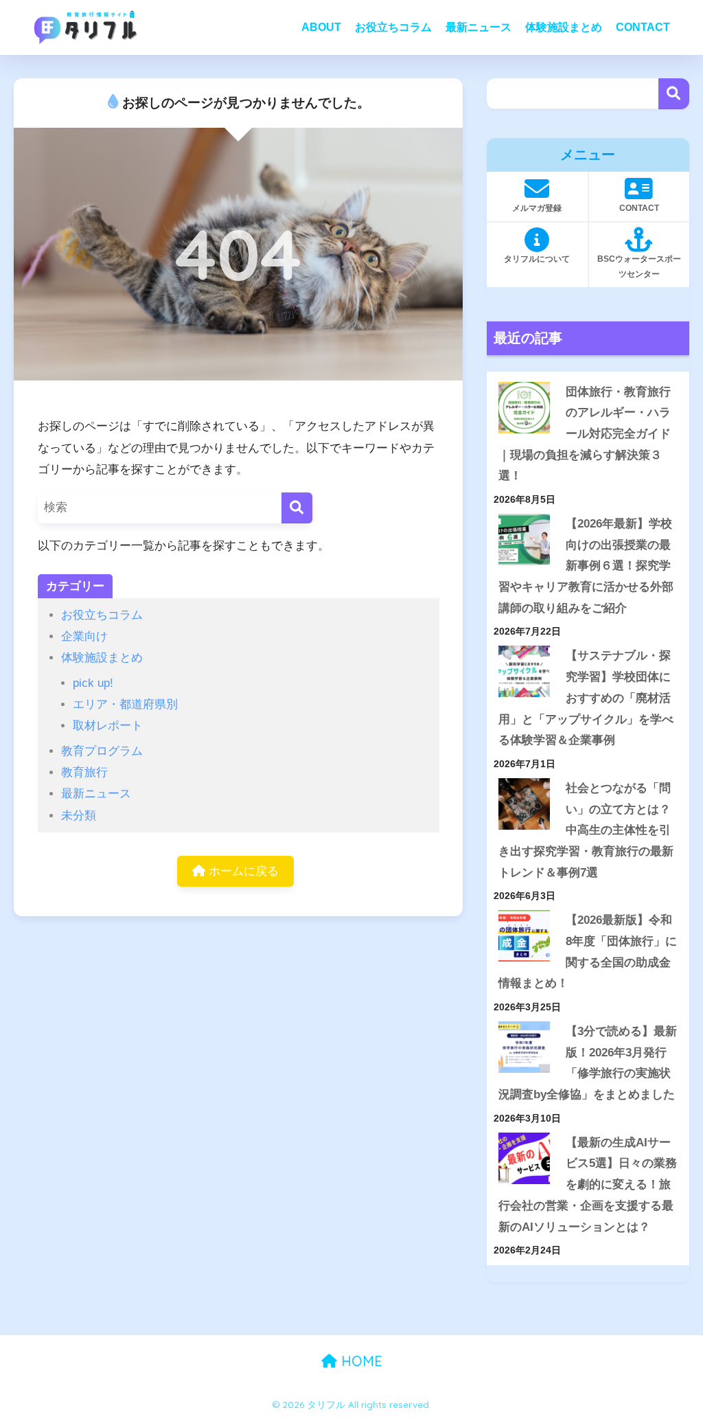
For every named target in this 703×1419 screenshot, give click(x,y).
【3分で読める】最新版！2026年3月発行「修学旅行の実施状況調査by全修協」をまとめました (588, 1063)
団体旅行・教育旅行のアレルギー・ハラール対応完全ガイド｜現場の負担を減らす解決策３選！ (584, 434)
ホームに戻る (242, 871)
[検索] (296, 507)
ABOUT (321, 27)
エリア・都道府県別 (125, 704)
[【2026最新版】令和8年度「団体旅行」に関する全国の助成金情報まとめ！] (524, 935)
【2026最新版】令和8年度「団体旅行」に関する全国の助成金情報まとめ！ (588, 951)
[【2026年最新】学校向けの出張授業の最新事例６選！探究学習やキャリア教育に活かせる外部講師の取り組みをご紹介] (524, 539)
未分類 (78, 815)
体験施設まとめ (563, 27)
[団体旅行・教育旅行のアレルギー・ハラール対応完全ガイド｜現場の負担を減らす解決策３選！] (524, 407)
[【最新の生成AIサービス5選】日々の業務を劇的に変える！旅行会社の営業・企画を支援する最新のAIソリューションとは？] (524, 1158)
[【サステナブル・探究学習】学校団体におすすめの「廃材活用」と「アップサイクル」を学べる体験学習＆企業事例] (524, 671)
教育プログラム (102, 751)
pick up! (93, 683)
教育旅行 (84, 772)
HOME (359, 1361)
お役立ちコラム (393, 27)
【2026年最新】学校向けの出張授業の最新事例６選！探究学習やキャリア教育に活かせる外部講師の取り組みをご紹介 (585, 566)
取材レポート (108, 725)
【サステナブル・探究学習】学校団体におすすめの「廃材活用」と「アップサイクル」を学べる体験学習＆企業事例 (585, 698)
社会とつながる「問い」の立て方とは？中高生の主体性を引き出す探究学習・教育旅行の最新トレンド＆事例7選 (585, 830)
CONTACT (643, 27)
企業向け (84, 636)
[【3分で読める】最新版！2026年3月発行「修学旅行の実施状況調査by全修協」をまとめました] (524, 1047)
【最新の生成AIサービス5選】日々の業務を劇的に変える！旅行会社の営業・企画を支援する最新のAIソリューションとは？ (588, 1185)
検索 (673, 93)
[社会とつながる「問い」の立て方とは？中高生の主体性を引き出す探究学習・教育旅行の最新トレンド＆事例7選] (524, 804)
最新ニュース (478, 27)
